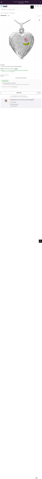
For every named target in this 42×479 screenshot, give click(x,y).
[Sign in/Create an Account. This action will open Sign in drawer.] (37, 6)
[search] (2, 9)
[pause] (1, 2)
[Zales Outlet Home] (5, 6)
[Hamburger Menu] (1, 6)
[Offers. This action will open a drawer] (32, 7)
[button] (40, 2)
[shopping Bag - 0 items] (41, 6)
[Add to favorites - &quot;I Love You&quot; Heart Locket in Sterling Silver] (39, 92)
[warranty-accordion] (40, 83)
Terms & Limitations (14, 86)
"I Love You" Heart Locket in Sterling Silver (11, 66)
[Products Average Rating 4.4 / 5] (4, 15)
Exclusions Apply (12, 71)
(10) (8, 15)
